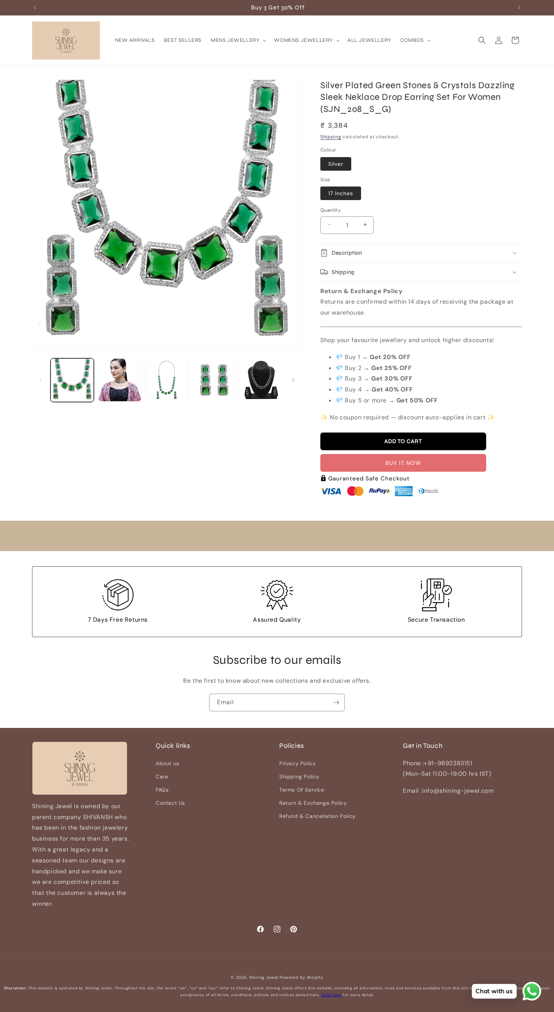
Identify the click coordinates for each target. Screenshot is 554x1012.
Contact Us (170, 803)
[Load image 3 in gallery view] (166, 380)
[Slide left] (40, 379)
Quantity (330, 209)
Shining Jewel (263, 977)
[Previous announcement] (34, 7)
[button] (237, 40)
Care (162, 776)
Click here (331, 994)
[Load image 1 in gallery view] (72, 380)
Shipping (330, 136)
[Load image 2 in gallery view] (119, 380)
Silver (335, 163)
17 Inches (340, 193)
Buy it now (403, 462)
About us (167, 763)
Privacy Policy (297, 763)
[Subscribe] (336, 702)
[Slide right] (293, 379)
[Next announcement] (519, 7)
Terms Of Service (301, 789)
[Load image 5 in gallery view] (261, 380)
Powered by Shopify (301, 977)
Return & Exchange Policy (313, 803)
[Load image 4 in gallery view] (214, 380)
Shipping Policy (299, 776)
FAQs (162, 789)
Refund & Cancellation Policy (317, 816)
